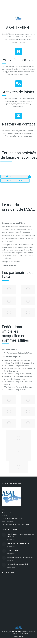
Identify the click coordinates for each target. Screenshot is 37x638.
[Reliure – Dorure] (5, 587)
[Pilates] (13, 587)
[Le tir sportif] (13, 594)
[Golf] (5, 609)
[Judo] (20, 594)
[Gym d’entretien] (20, 602)
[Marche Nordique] (5, 594)
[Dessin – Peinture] (13, 609)
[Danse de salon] (20, 609)
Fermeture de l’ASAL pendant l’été (17, 564)
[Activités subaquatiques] (20, 616)
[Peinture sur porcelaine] (27, 587)
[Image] (9, 289)
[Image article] (4, 535)
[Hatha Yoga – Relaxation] (27, 594)
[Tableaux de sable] (13, 580)
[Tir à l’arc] (5, 580)
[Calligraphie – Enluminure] (27, 609)
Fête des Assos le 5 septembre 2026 (18, 543)
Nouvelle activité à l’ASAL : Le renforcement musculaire (20, 535)
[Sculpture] (20, 580)
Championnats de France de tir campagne (20, 557)
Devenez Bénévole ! (13, 550)
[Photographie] (20, 587)
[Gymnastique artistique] (5, 602)
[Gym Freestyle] (13, 602)
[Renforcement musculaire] (27, 580)
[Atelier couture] (5, 616)
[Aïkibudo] (13, 616)
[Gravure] (27, 602)
